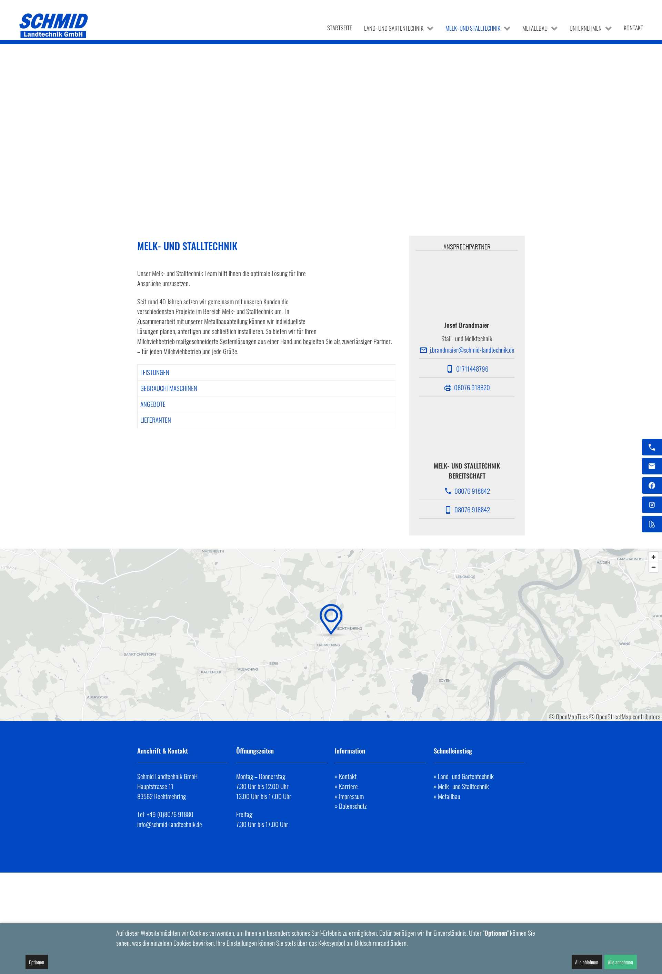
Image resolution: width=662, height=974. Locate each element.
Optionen (36, 962)
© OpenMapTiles (568, 716)
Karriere (348, 786)
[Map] (331, 635)
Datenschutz (353, 806)
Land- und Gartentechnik (466, 776)
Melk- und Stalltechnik (463, 786)
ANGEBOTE (153, 404)
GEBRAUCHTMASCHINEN (168, 388)
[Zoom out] (654, 567)
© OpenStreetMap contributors (624, 716)
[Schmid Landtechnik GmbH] (54, 26)
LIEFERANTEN (155, 420)
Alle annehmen (620, 962)
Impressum (351, 796)
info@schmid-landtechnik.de (169, 824)
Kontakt (348, 776)
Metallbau (449, 796)
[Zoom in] (654, 557)
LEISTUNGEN (154, 372)
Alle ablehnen (586, 962)
